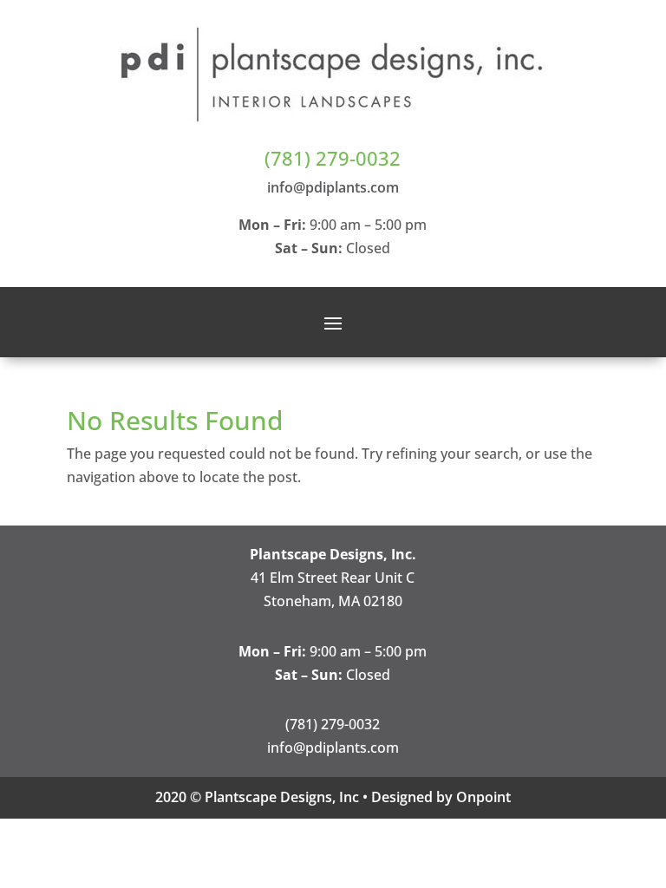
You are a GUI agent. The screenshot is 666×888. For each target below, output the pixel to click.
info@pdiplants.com (333, 187)
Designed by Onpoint (441, 796)
